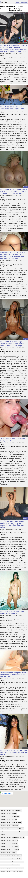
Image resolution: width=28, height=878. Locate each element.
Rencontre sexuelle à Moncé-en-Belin (10, 810)
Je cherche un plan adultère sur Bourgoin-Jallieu (12, 440)
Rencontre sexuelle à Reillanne (9, 840)
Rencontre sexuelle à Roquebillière (10, 816)
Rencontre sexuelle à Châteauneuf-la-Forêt (12, 837)
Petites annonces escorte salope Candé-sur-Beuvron (12, 833)
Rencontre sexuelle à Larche (8, 852)
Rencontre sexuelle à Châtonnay (9, 825)
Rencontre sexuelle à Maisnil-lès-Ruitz (11, 859)
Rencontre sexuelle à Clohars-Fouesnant (11, 868)
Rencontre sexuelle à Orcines (8, 813)
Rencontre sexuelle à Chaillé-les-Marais (11, 871)
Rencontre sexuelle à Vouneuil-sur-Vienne (12, 862)
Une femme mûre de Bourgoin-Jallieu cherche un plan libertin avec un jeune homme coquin (12, 344)
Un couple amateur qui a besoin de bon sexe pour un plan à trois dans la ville (13, 752)
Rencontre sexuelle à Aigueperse (9, 849)
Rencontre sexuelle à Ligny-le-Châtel (10, 822)
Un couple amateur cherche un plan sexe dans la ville (12, 612)
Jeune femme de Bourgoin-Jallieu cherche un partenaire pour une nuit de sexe (13, 675)
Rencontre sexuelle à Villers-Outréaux (11, 856)
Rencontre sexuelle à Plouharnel (9, 846)
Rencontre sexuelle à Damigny (8, 843)
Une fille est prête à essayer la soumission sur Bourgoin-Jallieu (12, 108)
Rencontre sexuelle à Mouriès (8, 819)
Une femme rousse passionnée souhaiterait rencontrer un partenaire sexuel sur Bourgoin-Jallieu (12, 524)
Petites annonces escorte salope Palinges (12, 829)
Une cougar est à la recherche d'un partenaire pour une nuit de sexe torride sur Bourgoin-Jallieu (14, 191)
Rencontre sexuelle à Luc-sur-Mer (9, 865)
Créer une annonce (21, 2)
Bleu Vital (3, 2)
